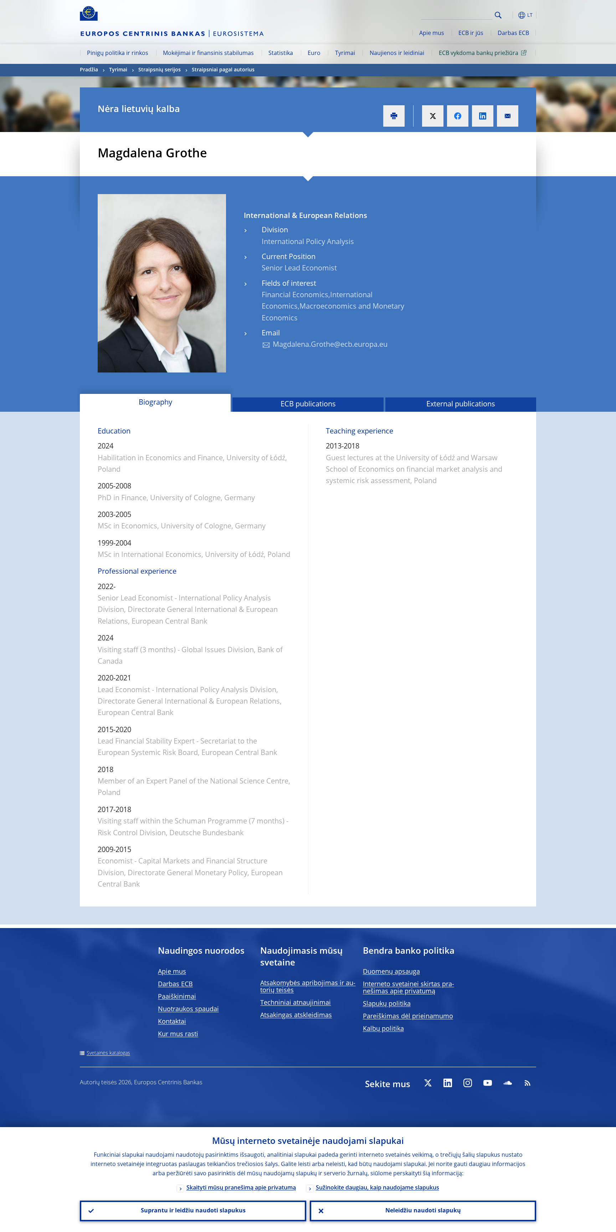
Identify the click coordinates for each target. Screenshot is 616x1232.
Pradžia (89, 69)
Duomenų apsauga (391, 972)
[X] (427, 1082)
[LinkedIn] (447, 1082)
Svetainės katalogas (108, 1053)
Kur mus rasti (178, 1034)
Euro (314, 53)
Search (498, 15)
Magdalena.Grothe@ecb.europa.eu (330, 345)
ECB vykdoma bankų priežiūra (478, 53)
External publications (460, 404)
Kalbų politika (383, 1029)
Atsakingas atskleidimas (296, 1015)
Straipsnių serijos (159, 69)
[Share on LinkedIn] (482, 116)
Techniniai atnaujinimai (295, 1003)
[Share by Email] (507, 116)
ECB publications (308, 404)
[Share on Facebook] (457, 116)
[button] (511, 15)
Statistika (280, 53)
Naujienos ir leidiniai (397, 53)
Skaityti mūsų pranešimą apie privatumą (241, 1188)
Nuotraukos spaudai (188, 1009)
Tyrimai (345, 53)
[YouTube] (487, 1082)
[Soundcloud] (507, 1082)
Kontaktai (172, 1022)
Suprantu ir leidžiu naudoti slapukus (193, 1211)
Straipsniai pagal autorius (223, 69)
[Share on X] (432, 116)
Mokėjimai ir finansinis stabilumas (208, 53)
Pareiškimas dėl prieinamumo (408, 1016)
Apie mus (431, 33)
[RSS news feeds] (527, 1082)
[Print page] (394, 116)
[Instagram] (467, 1082)
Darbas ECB (513, 33)
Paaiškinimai (177, 997)
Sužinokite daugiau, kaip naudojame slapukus (377, 1188)
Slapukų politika (387, 1004)
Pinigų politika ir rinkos (117, 53)
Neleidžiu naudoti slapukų (423, 1211)
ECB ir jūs (470, 33)
